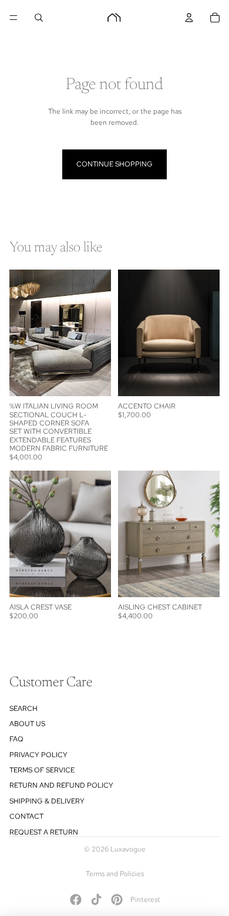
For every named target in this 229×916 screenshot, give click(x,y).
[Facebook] (76, 900)
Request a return (43, 832)
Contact (26, 816)
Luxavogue (128, 849)
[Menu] (13, 17)
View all (208, 249)
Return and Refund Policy (61, 785)
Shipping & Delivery (47, 801)
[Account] (189, 17)
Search (23, 708)
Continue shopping (114, 164)
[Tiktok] (96, 900)
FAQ (16, 739)
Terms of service (42, 770)
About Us (27, 723)
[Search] (39, 17)
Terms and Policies (115, 873)
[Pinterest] (117, 900)
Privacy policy (38, 755)
